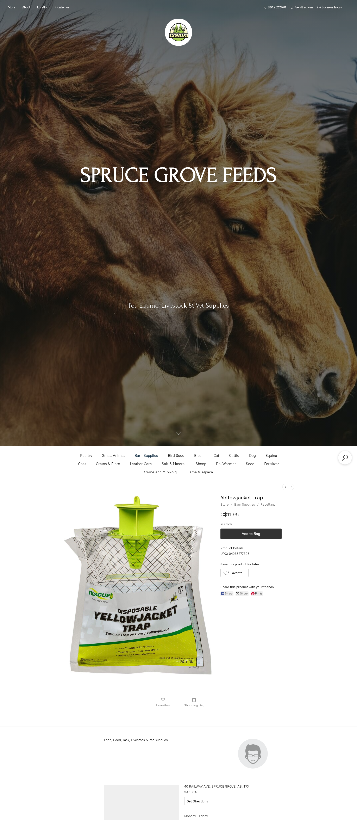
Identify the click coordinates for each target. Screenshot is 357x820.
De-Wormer (226, 464)
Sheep (201, 464)
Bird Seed (176, 455)
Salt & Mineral (174, 464)
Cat (216, 455)
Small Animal (113, 455)
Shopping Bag (194, 705)
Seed (250, 464)
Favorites (163, 705)
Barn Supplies (146, 455)
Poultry (86, 455)
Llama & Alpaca (200, 472)
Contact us (62, 7)
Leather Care (141, 464)
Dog (252, 455)
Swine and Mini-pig (160, 472)
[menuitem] (285, 487)
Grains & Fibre (108, 464)
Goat (82, 464)
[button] (234, 573)
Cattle (234, 455)
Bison (198, 455)
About (26, 7)
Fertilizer (271, 464)
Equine (271, 455)
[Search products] (345, 457)
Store (11, 7)
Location (42, 7)
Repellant (268, 504)
